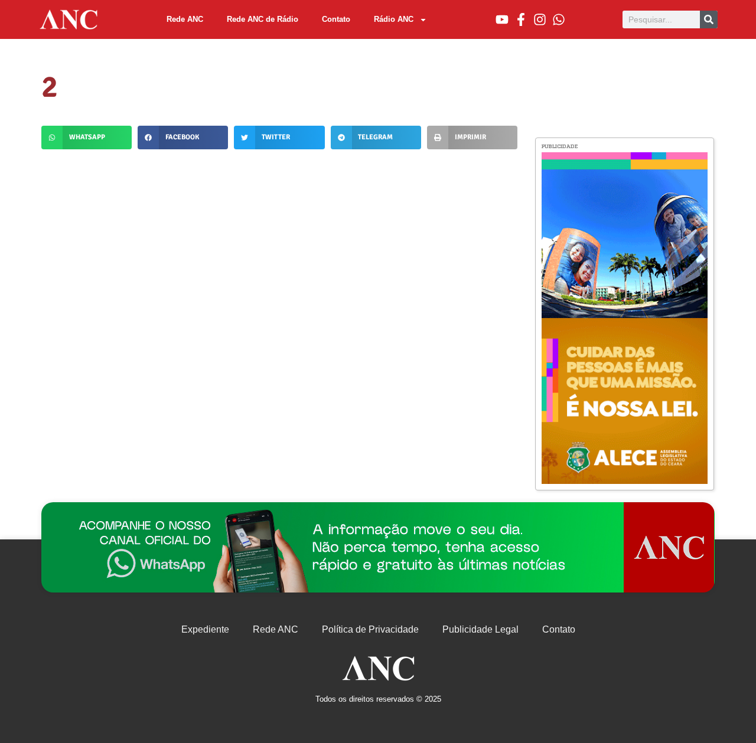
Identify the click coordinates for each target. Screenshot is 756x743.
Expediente (205, 629)
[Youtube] (502, 19)
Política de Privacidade (370, 629)
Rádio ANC (393, 19)
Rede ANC (185, 19)
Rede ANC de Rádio (262, 19)
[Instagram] (539, 19)
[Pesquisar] (709, 19)
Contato (336, 19)
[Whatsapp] (558, 19)
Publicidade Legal (480, 629)
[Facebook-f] (520, 19)
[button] (86, 137)
